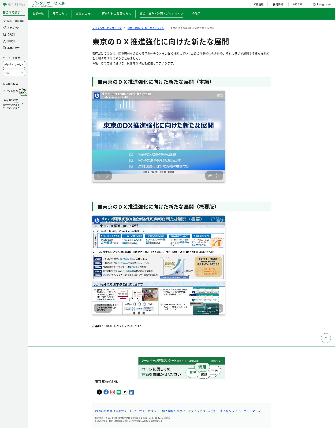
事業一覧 (38, 13)
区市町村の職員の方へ (116, 13)
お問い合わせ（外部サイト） (114, 411)
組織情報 (258, 4)
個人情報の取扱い (173, 411)
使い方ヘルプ (228, 411)
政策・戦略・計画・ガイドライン (161, 13)
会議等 (196, 13)
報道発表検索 (10, 84)
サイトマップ (252, 411)
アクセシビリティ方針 (202, 411)
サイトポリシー (149, 411)
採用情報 (278, 4)
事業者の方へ (84, 13)
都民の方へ (60, 13)
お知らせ (297, 4)
